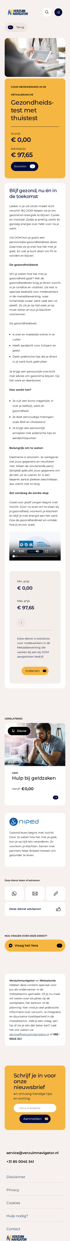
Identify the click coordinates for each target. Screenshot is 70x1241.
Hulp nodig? (17, 1216)
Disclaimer (15, 1177)
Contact (13, 1229)
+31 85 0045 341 (20, 1161)
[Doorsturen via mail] (35, 894)
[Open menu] (58, 12)
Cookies (13, 1203)
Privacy (12, 1190)
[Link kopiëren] (55, 894)
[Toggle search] (47, 12)
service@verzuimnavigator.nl (32, 1153)
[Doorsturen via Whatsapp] (14, 894)
